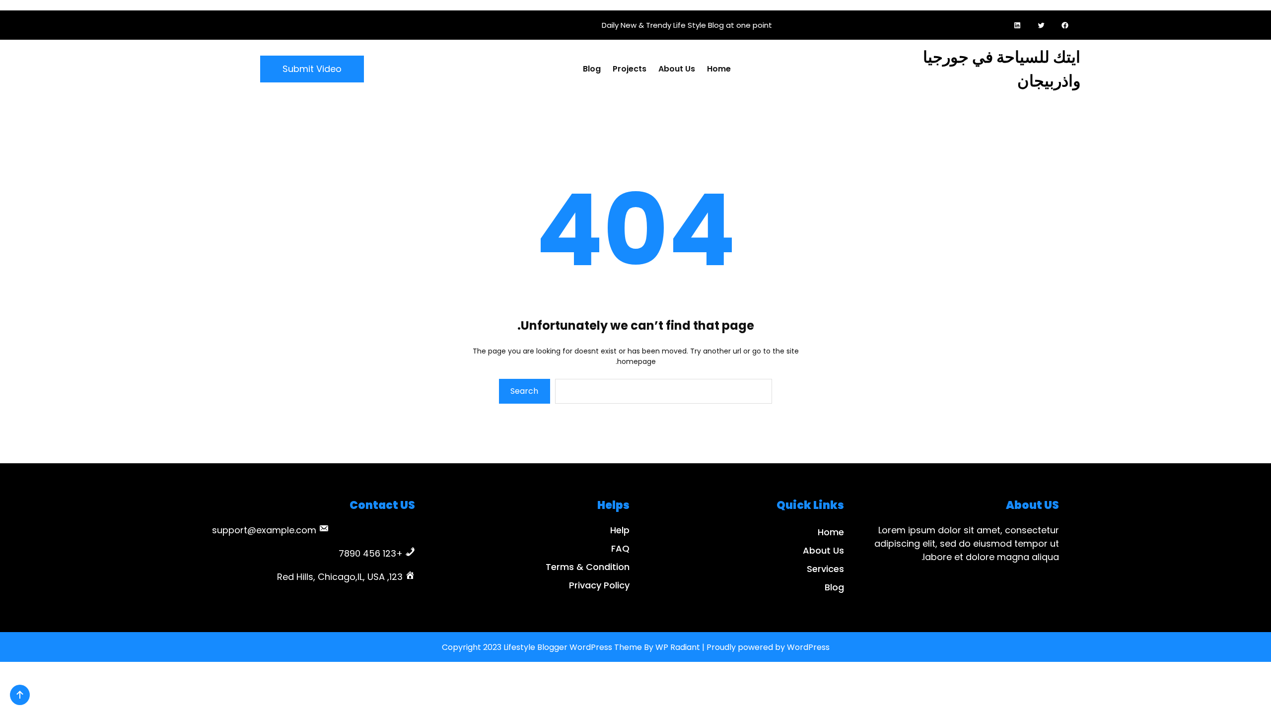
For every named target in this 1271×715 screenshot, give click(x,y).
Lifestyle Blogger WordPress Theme (572, 647)
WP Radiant (677, 647)
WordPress (808, 647)
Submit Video (312, 69)
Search (524, 391)
